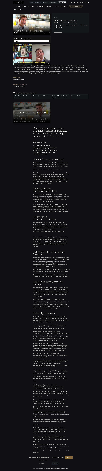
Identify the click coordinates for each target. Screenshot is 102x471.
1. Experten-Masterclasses (24, 6)
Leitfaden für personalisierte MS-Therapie (45, 152)
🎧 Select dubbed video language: (23, 38)
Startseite (55, 17)
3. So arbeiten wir (61, 6)
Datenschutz (48, 468)
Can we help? (58, 31)
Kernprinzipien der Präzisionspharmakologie (46, 147)
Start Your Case (76, 6)
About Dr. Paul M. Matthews (19, 79)
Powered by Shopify (64, 468)
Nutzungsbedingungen (55, 468)
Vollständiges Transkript (41, 154)
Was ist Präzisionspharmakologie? (43, 145)
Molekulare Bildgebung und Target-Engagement (46, 150)
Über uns (17, 9)
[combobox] (48, 2)
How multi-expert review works (19, 86)
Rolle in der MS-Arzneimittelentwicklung (45, 149)
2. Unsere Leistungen (45, 6)
